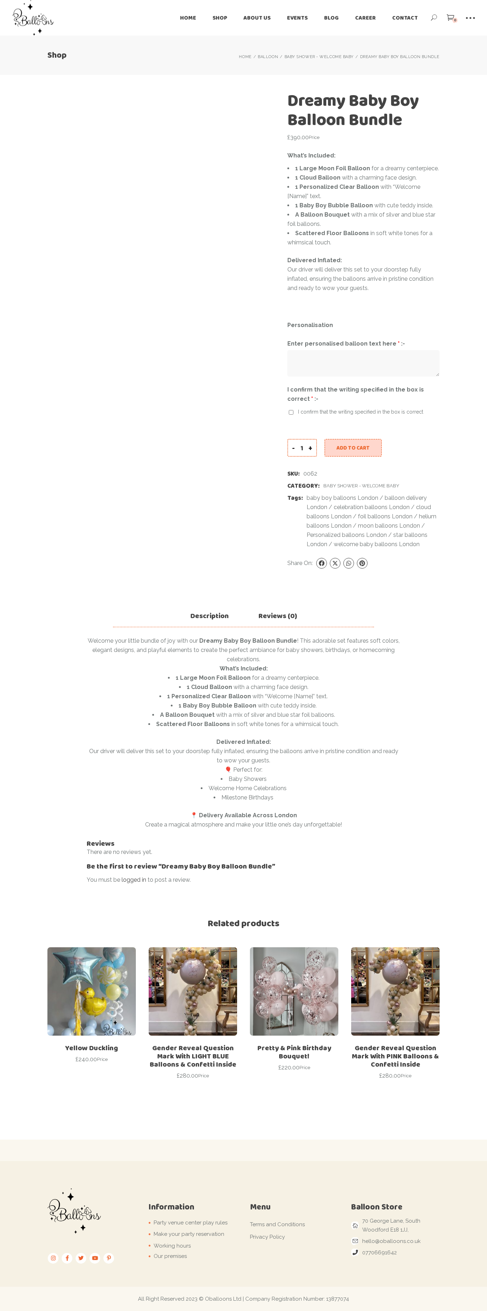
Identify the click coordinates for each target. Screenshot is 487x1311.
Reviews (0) (277, 616)
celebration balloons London (372, 507)
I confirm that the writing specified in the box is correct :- (355, 394)
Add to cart (353, 448)
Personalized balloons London (347, 535)
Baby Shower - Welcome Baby (361, 485)
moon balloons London (389, 525)
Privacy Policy (267, 1237)
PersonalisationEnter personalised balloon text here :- (346, 334)
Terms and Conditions (277, 1224)
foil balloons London (385, 516)
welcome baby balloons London (377, 544)
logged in (134, 879)
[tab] (209, 615)
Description (209, 616)
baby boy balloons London (342, 497)
